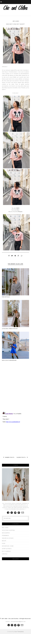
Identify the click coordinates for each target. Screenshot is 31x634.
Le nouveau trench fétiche (9, 328)
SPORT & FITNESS (7, 548)
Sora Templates (19, 631)
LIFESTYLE (4, 554)
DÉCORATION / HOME (7, 546)
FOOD (3, 543)
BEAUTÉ (4, 540)
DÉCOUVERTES (6, 533)
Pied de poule (6, 297)
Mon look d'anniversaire (9, 360)
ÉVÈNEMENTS (5, 535)
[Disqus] (15, 390)
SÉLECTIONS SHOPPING (8, 530)
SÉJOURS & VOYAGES (7, 538)
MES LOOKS (16, 21)
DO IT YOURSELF (6, 551)
